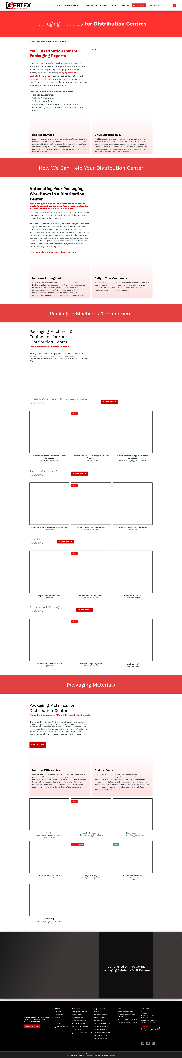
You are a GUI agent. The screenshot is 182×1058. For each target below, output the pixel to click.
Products (58, 1011)
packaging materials (67, 72)
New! (74, 413)
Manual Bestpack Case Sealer (91, 527)
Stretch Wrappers (100, 1014)
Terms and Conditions (85, 1054)
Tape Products (77, 1017)
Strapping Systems (101, 1026)
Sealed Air (97, 1011)
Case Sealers (98, 1020)
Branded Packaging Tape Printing (127, 1015)
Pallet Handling (99, 1029)
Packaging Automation (102, 1032)
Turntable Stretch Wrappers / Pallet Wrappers (49, 456)
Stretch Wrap (77, 1014)
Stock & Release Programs (127, 1019)
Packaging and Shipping (80, 1023)
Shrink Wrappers (100, 1017)
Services (58, 1017)
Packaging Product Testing (127, 1022)
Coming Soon (78, 844)
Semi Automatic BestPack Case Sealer (49, 527)
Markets (41, 41)
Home (33, 41)
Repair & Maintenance (102, 1035)
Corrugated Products (79, 1011)
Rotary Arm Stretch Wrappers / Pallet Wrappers (91, 456)
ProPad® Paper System (91, 663)
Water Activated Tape (102, 1023)
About (57, 1020)
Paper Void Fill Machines (49, 595)
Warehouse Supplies (79, 1020)
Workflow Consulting (125, 1011)
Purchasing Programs (101, 1038)
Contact (58, 1023)
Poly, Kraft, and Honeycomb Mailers (82, 1033)
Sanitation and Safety (80, 1026)
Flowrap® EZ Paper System (49, 663)
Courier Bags (76, 1029)
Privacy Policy (99, 1054)
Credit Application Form (61, 1027)
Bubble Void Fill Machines (91, 595)
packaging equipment (40, 76)
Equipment (59, 1014)
